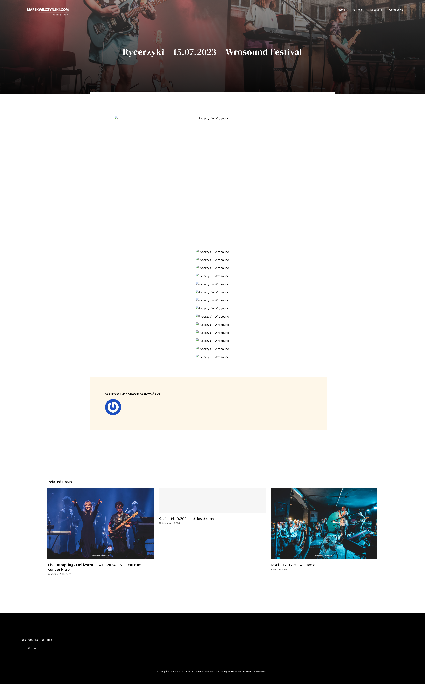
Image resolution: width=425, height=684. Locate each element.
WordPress (262, 671)
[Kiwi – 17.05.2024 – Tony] (324, 523)
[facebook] (23, 648)
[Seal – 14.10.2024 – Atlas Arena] (212, 500)
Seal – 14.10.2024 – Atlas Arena (186, 518)
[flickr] (35, 648)
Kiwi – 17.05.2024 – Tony (293, 565)
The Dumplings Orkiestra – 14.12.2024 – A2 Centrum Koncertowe (94, 567)
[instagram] (29, 648)
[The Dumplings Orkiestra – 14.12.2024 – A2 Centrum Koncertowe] (100, 523)
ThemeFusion (212, 671)
